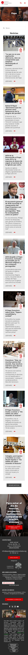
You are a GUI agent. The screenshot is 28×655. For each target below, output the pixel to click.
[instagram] (15, 606)
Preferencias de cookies (13, 645)
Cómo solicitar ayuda (14, 585)
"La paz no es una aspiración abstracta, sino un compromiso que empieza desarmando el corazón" (12, 59)
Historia (15, 574)
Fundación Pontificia (7, 574)
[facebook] (10, 606)
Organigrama (8, 577)
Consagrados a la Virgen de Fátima (14, 579)
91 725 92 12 (14, 553)
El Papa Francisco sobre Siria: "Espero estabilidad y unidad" (13, 313)
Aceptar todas (14, 651)
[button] (21, 3)
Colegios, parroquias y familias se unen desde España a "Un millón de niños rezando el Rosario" (13, 459)
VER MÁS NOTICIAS (14, 485)
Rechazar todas (13, 648)
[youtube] (18, 606)
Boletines (4, 592)
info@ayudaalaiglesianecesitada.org (14, 551)
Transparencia (6, 576)
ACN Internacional (8, 583)
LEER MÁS (8, 81)
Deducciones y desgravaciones (18, 576)
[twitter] (12, 606)
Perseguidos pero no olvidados (17, 593)
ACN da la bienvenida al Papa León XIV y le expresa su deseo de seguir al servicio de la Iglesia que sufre (13, 160)
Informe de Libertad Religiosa (14, 592)
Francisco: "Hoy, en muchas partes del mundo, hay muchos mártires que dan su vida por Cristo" (13, 364)
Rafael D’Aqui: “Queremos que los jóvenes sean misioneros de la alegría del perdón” (13, 109)
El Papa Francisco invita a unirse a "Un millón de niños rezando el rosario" (14, 412)
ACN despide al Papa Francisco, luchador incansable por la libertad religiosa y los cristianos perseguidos (13, 261)
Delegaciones (14, 560)
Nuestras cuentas (22, 574)
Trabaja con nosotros (17, 577)
